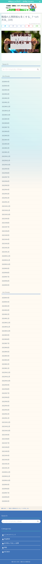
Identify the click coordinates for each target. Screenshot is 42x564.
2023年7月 (5, 127)
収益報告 (7, 539)
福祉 (5, 547)
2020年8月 (5, 272)
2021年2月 (5, 248)
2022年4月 (5, 189)
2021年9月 (5, 218)
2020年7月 (5, 277)
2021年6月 (5, 231)
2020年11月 (6, 260)
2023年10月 (6, 115)
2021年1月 (5, 252)
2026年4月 (5, 81)
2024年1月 (5, 102)
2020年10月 (6, 264)
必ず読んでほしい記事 (11, 543)
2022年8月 (5, 173)
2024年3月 (5, 94)
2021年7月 (5, 227)
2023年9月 (5, 119)
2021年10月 (6, 214)
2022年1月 (5, 202)
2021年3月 (5, 243)
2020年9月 (5, 268)
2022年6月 (5, 181)
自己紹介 (7, 551)
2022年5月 (5, 185)
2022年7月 (5, 177)
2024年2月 (5, 98)
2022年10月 (6, 164)
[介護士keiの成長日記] (21, 11)
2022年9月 (5, 169)
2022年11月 (6, 160)
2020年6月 (5, 281)
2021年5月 (5, 235)
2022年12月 (6, 156)
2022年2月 (5, 198)
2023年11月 (6, 111)
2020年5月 (5, 285)
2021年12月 (6, 206)
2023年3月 (5, 144)
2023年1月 (5, 152)
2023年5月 (5, 135)
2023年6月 (5, 131)
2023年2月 (5, 148)
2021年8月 (5, 223)
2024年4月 (5, 90)
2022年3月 (5, 194)
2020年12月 (6, 256)
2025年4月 (5, 86)
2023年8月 (5, 123)
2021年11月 (6, 210)
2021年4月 (5, 239)
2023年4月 (5, 140)
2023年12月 (6, 106)
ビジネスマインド (10, 534)
